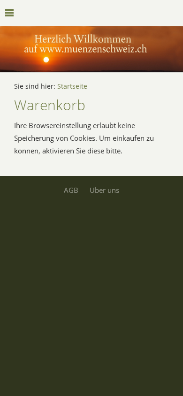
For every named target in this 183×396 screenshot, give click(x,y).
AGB (71, 190)
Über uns (104, 190)
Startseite (72, 86)
